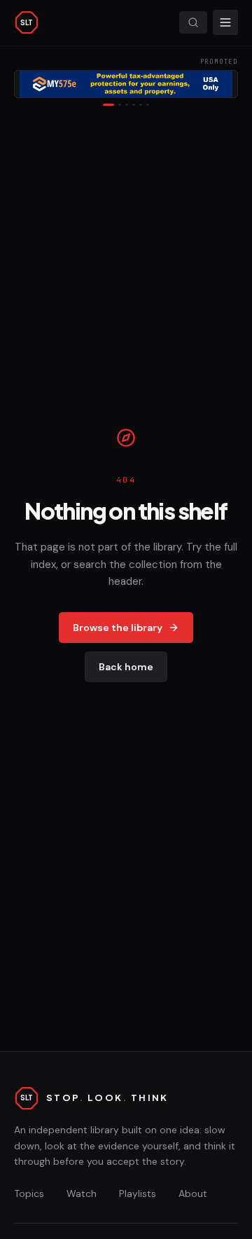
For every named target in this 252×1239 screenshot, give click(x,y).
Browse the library (117, 627)
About (192, 1193)
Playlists (137, 1193)
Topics (29, 1193)
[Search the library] (193, 22)
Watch (81, 1193)
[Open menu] (225, 22)
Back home (126, 666)
